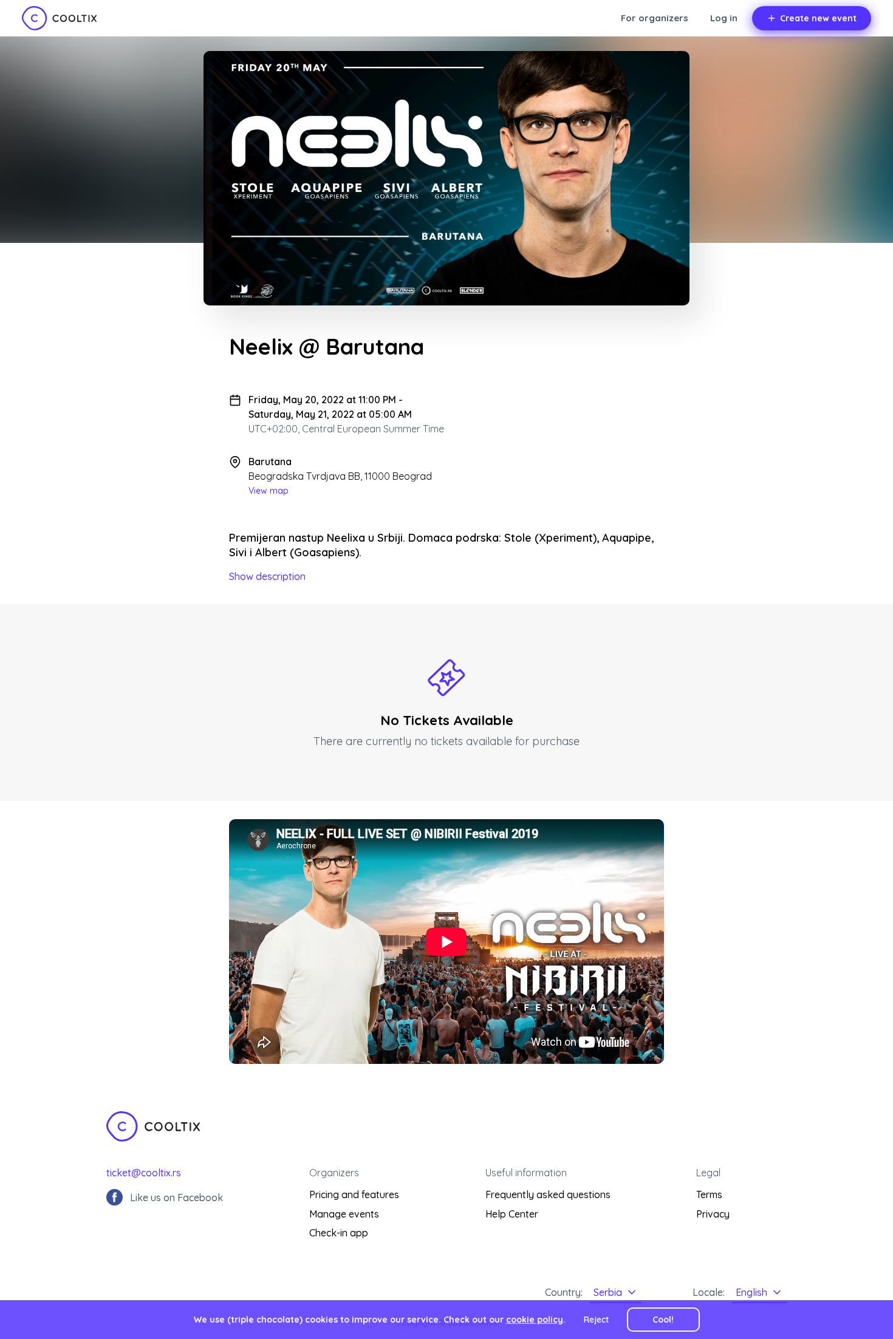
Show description (267, 576)
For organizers (654, 18)
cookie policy (534, 1319)
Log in (723, 18)
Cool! (663, 1319)
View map (268, 490)
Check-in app (338, 1233)
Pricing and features (354, 1194)
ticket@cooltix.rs (143, 1172)
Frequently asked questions (548, 1194)
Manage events (344, 1214)
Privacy (713, 1214)
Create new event (818, 18)
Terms (709, 1194)
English (751, 1292)
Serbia (608, 1292)
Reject (596, 1319)
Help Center (511, 1214)
